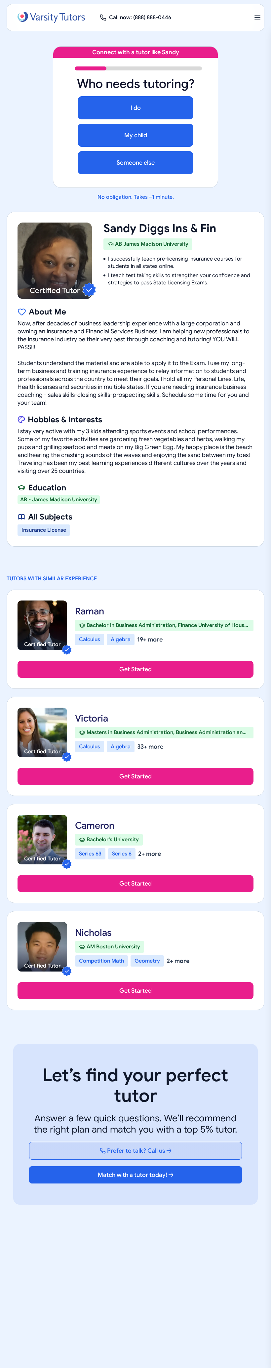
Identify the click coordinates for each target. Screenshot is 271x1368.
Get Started (135, 669)
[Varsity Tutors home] (51, 17)
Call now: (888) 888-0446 (140, 17)
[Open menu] (257, 17)
